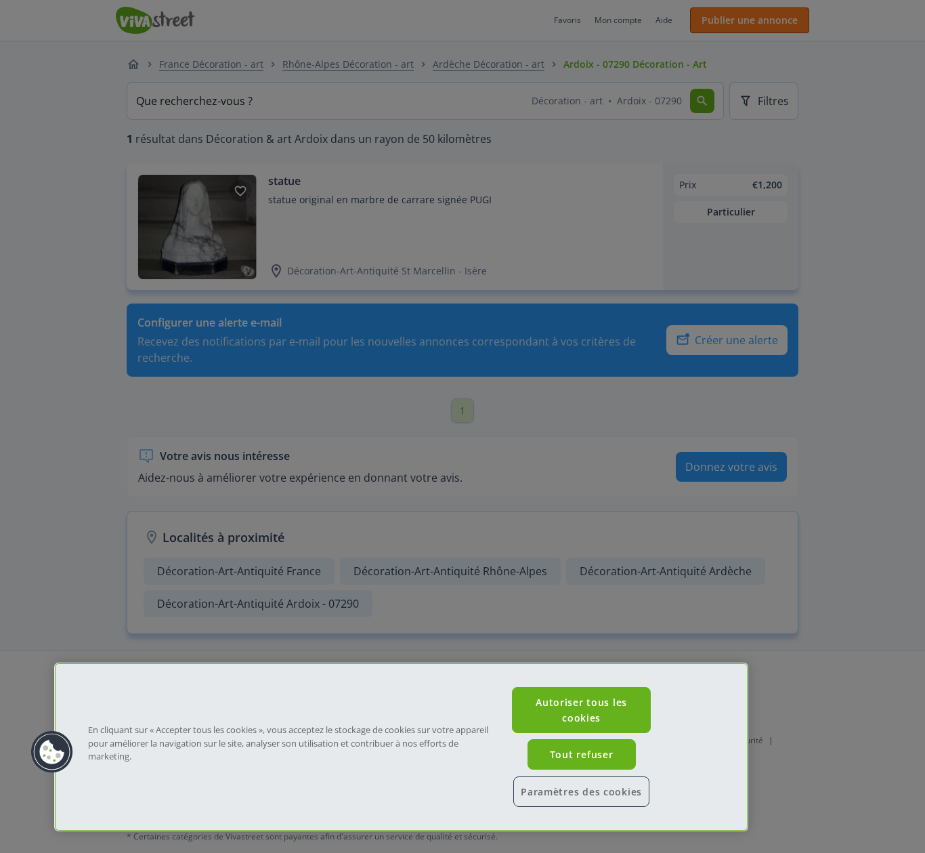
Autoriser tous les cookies (581, 710)
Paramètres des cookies (581, 791)
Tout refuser (582, 754)
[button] (52, 752)
